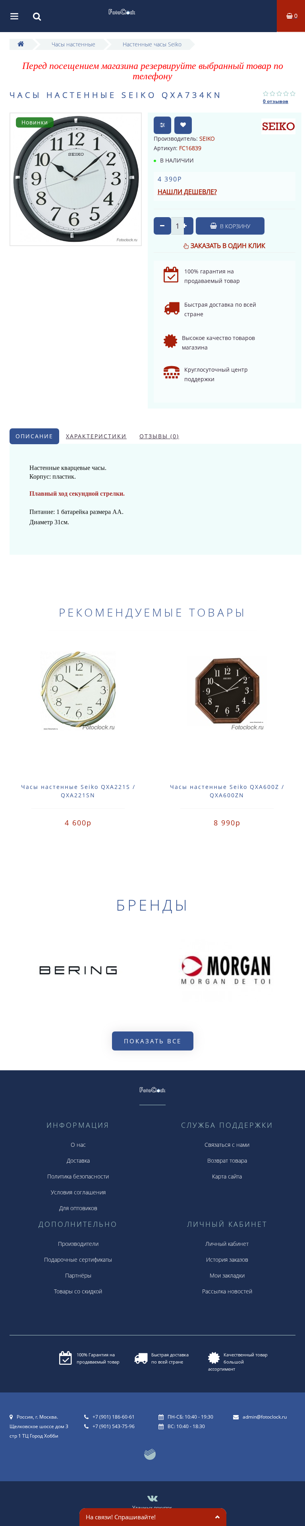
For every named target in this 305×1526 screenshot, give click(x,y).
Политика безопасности (78, 1176)
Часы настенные (73, 44)
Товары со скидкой (78, 1291)
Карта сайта (227, 1176)
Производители (78, 1243)
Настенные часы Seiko (152, 44)
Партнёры (78, 1275)
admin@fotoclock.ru (265, 1416)
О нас (78, 1144)
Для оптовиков (78, 1208)
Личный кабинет (227, 1243)
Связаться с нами (227, 1144)
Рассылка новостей (227, 1291)
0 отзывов (275, 101)
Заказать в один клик (228, 245)
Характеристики (96, 436)
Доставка (78, 1160)
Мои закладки (227, 1275)
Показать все (152, 1041)
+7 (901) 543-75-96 (114, 1426)
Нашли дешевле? (187, 191)
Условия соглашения (78, 1192)
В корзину (234, 226)
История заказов (227, 1259)
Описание (34, 436)
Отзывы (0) (159, 436)
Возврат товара (227, 1160)
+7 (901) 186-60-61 (114, 1416)
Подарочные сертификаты (78, 1259)
